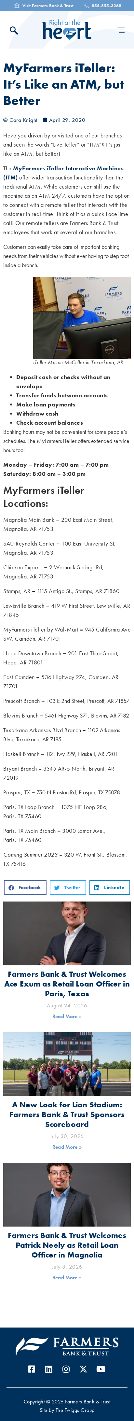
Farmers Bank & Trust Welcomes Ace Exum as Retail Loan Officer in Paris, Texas (66, 984)
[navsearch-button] (15, 31)
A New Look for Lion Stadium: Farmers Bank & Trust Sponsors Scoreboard (67, 1114)
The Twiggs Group (75, 1410)
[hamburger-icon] (120, 30)
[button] (25, 887)
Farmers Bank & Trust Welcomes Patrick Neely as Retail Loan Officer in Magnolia (67, 1245)
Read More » (67, 1016)
